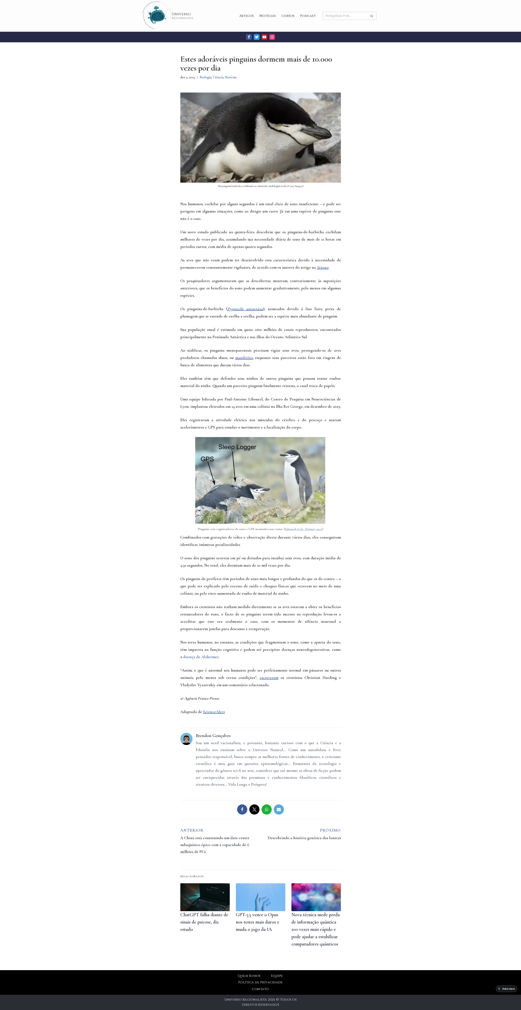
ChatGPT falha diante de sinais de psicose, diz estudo (204, 922)
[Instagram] (272, 37)
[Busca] (372, 16)
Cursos (287, 16)
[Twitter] (256, 37)
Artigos (246, 16)
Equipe (277, 976)
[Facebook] (249, 37)
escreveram (269, 677)
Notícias (267, 16)
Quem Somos (249, 976)
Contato (260, 989)
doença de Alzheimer (201, 656)
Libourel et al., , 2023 (303, 529)
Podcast (308, 16)
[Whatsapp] (267, 809)
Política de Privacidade (260, 982)
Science (322, 267)
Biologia (205, 77)
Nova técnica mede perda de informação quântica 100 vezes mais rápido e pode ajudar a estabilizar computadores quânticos (315, 929)
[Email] (279, 809)
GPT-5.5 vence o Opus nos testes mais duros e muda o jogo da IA (257, 922)
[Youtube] (264, 37)
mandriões (244, 357)
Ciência (218, 77)
